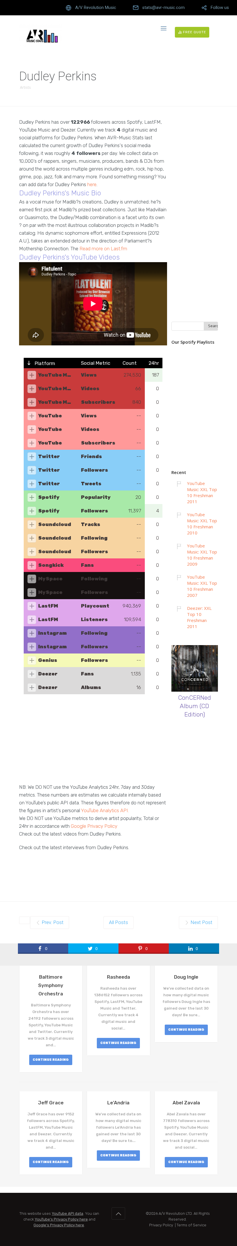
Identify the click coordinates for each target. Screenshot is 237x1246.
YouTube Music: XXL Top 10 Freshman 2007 (202, 586)
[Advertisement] (93, 742)
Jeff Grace (51, 1103)
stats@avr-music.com (163, 7)
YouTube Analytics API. (105, 810)
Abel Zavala (186, 1103)
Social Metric (95, 363)
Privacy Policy (161, 1225)
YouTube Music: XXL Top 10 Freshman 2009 (202, 555)
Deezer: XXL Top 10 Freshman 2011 (199, 617)
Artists (25, 87)
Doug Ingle (186, 977)
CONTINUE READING (51, 1060)
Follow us (220, 7)
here (92, 184)
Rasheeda (118, 977)
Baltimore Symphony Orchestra (50, 985)
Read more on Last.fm (103, 248)
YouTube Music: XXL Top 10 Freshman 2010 (202, 524)
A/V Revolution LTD (175, 1213)
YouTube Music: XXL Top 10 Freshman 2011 (202, 492)
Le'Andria (118, 1103)
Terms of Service (191, 1225)
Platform (44, 363)
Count (130, 363)
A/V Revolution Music (95, 7)
